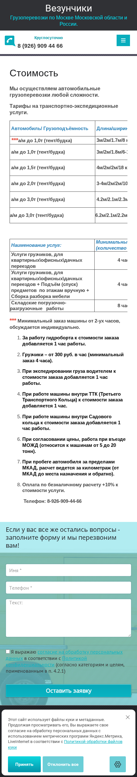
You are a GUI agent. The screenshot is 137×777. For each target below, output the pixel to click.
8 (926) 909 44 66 (40, 46)
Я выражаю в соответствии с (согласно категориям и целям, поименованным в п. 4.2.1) (65, 661)
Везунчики (68, 8)
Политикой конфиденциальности (46, 661)
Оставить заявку (68, 690)
